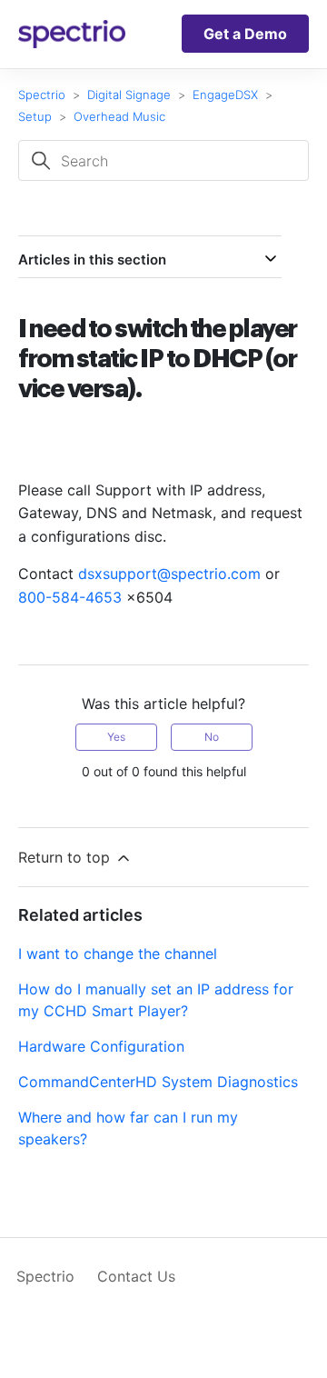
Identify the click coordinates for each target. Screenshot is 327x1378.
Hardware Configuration (101, 1046)
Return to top (66, 857)
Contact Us (136, 1276)
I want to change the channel (117, 953)
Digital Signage (129, 94)
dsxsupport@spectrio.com (169, 573)
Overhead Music (119, 116)
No (211, 737)
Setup (35, 116)
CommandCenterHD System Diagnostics (158, 1082)
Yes (116, 737)
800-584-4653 (70, 597)
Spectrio (41, 94)
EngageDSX (225, 94)
